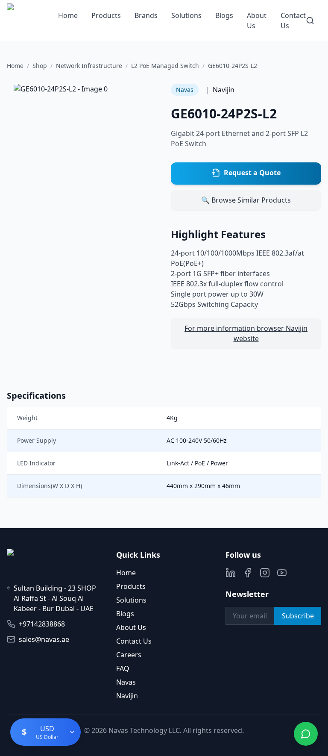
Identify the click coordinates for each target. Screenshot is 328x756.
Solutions (186, 15)
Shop (39, 66)
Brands (146, 15)
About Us (131, 627)
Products (106, 15)
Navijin (127, 695)
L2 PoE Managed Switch (165, 66)
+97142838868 (42, 624)
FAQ (122, 668)
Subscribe (298, 616)
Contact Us (134, 641)
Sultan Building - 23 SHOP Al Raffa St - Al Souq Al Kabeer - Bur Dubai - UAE (55, 598)
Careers (128, 654)
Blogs (224, 15)
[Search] (310, 20)
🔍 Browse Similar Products (246, 200)
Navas (126, 682)
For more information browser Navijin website (246, 333)
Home (68, 15)
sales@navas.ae (44, 639)
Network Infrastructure (89, 66)
